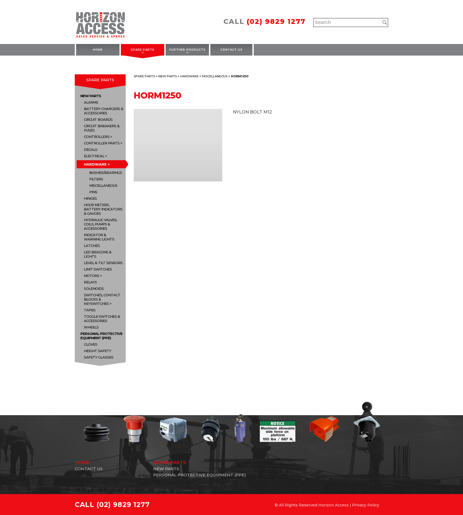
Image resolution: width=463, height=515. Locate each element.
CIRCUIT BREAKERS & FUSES (102, 128)
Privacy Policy (365, 505)
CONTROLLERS (96, 136)
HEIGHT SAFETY (97, 351)
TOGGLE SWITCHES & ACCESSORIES (102, 318)
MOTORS (91, 275)
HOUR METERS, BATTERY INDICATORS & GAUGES (103, 209)
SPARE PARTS (142, 50)
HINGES (90, 198)
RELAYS (90, 282)
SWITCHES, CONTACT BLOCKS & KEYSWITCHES (102, 299)
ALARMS (91, 102)
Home (98, 50)
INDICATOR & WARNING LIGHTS (99, 237)
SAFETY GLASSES (98, 357)
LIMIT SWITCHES (98, 269)
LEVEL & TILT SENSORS (103, 263)
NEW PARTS (90, 96)
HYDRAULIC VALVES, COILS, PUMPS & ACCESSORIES (100, 224)
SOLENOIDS (94, 288)
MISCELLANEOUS (103, 185)
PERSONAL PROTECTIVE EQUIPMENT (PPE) (101, 335)
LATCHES (92, 245)
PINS (93, 192)
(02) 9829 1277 (276, 21)
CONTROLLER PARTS (102, 143)
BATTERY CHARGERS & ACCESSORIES (103, 111)
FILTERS (96, 179)
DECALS (90, 149)
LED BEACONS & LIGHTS (97, 254)
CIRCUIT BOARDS (98, 119)
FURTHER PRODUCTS (187, 50)
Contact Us (231, 50)
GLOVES (90, 344)
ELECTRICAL (94, 156)
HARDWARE (95, 164)
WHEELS (91, 327)
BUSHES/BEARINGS (105, 172)
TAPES (89, 310)
